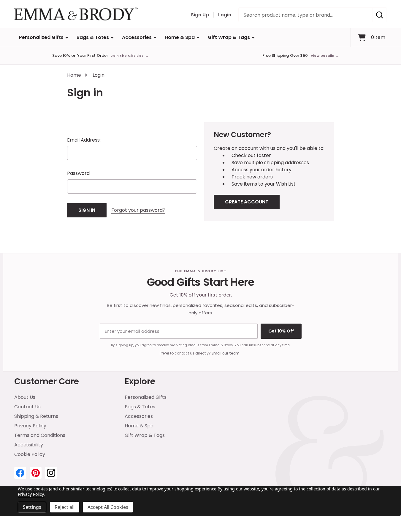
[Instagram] (51, 473)
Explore (140, 381)
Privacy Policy (30, 425)
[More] (66, 37)
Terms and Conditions (39, 435)
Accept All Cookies (108, 507)
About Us (24, 397)
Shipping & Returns (36, 416)
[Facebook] (20, 473)
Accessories (137, 37)
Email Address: (84, 140)
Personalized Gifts (41, 37)
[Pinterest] (36, 473)
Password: (79, 173)
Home (74, 75)
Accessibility (28, 444)
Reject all (65, 507)
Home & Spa (180, 37)
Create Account (246, 201)
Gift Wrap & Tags (229, 37)
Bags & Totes (93, 37)
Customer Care (46, 381)
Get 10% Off (281, 331)
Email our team (226, 353)
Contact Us (27, 406)
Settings (32, 507)
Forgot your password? (138, 210)
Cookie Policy (29, 454)
